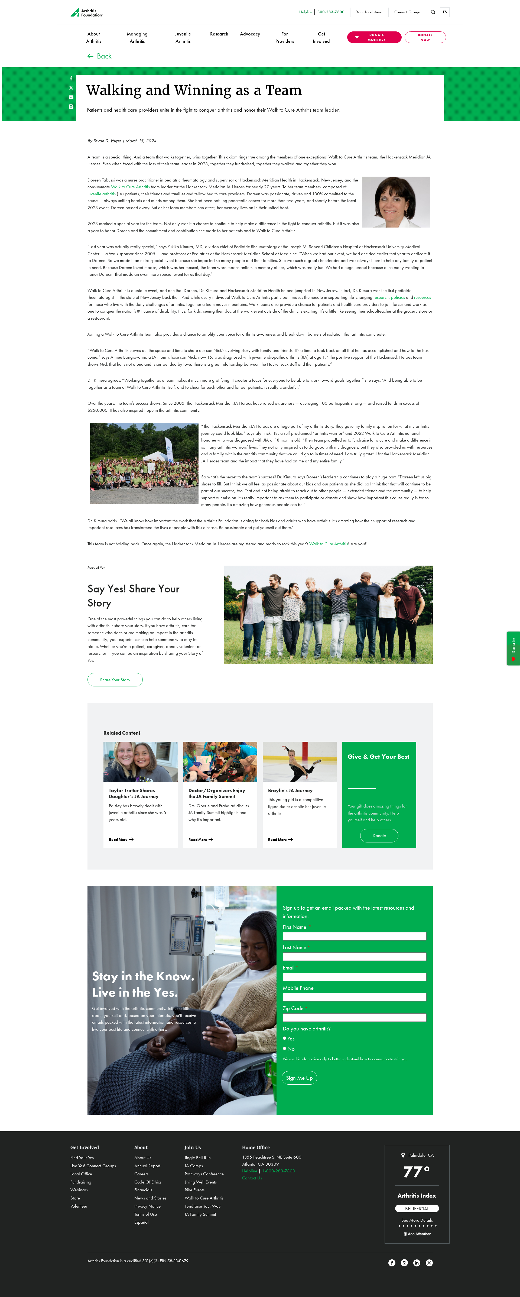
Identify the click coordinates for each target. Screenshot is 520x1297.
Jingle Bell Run (198, 1157)
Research (219, 34)
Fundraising (80, 1182)
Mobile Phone (298, 987)
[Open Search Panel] (433, 12)
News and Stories (150, 1198)
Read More (118, 839)
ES (445, 11)
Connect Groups (407, 12)
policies (398, 297)
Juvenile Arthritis (183, 37)
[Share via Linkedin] (416, 1263)
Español (141, 1222)
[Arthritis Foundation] (86, 12)
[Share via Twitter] (71, 87)
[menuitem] (93, 37)
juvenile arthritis (101, 194)
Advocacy (250, 34)
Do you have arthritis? (307, 1028)
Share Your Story (115, 680)
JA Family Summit (200, 1214)
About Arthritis (93, 37)
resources (422, 297)
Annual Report (147, 1166)
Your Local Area (369, 12)
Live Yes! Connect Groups (93, 1166)
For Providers (284, 37)
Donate (379, 835)
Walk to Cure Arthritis (130, 187)
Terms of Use (145, 1214)
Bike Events (194, 1190)
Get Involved (321, 37)
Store (75, 1198)
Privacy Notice (147, 1206)
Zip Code (293, 1008)
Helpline (249, 1171)
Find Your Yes (82, 1157)
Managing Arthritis (137, 37)
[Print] (71, 106)
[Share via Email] (71, 97)
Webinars (79, 1190)
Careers (141, 1174)
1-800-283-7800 (278, 1171)
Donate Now (425, 37)
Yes (290, 1038)
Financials (143, 1190)
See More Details (417, 1220)
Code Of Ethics (147, 1182)
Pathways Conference (204, 1174)
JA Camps (194, 1166)
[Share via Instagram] (404, 1263)
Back (104, 56)
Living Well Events (201, 1182)
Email (288, 967)
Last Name (294, 947)
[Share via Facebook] (71, 78)
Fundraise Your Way (203, 1206)
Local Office (81, 1174)
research (381, 297)
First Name (295, 926)
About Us (142, 1157)
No (291, 1048)
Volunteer (78, 1206)
